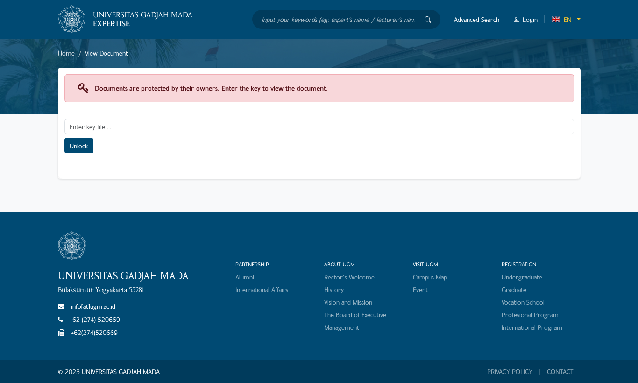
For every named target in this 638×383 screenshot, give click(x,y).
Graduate (514, 289)
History (334, 289)
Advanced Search (476, 19)
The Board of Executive (355, 315)
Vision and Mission (348, 302)
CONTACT (560, 372)
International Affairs (261, 289)
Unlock (79, 146)
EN (568, 19)
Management (341, 327)
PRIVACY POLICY (509, 372)
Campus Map (430, 277)
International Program (532, 327)
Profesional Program (530, 315)
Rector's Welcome (349, 277)
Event (420, 289)
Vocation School (523, 302)
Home (66, 53)
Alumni (244, 277)
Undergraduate (522, 277)
